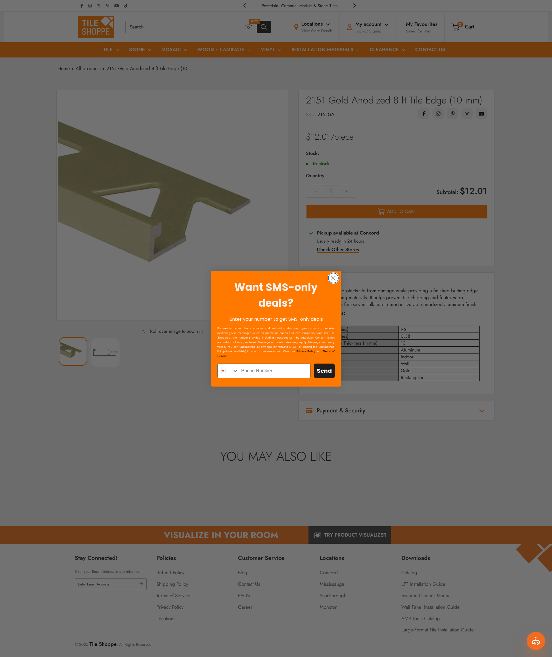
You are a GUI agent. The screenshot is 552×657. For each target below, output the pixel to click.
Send (324, 371)
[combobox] (228, 371)
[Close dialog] (333, 278)
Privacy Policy (305, 351)
